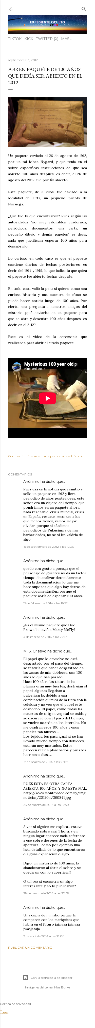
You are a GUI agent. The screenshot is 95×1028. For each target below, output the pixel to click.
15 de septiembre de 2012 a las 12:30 (48, 546)
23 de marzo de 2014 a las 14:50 (46, 805)
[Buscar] (84, 8)
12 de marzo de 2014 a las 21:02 (45, 762)
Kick (28, 39)
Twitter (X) (47, 39)
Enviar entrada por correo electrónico (55, 456)
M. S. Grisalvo (34, 651)
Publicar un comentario (30, 947)
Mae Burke (62, 987)
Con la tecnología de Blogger (51, 978)
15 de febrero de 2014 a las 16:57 (45, 603)
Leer (4, 1012)
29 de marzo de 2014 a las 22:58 (46, 893)
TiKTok (15, 39)
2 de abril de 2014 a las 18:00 (44, 936)
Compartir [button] (16, 456)
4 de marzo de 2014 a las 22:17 (45, 637)
